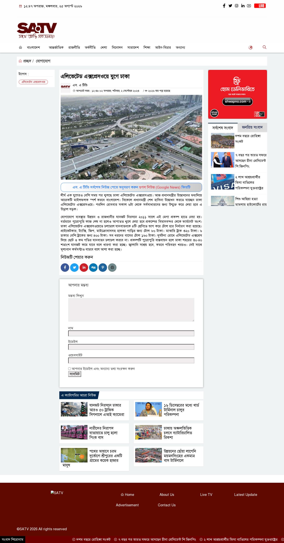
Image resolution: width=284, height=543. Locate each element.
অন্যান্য (180, 47)
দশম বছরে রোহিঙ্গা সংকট (82, 539)
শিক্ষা (147, 47)
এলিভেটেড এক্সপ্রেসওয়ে (33, 82)
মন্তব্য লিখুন (76, 296)
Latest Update (245, 495)
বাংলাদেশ (33, 47)
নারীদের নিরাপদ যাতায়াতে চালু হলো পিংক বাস (103, 433)
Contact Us (167, 505)
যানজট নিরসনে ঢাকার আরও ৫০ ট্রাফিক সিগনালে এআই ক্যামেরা (106, 410)
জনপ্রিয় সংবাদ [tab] (252, 127)
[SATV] (37, 29)
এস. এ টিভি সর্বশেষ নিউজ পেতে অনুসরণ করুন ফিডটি (131, 187)
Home (129, 495)
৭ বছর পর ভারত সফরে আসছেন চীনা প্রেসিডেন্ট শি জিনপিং (251, 160)
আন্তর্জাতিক (56, 47)
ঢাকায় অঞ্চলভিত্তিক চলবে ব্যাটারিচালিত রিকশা (178, 433)
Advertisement (127, 505)
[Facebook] (65, 267)
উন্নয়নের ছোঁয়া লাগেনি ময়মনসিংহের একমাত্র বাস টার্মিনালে (180, 456)
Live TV (206, 495)
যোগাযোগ (43, 61)
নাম (70, 328)
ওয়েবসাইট (75, 355)
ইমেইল (73, 342)
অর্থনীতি (90, 47)
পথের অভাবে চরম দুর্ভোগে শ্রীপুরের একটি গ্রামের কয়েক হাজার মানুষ (92, 458)
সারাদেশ (133, 47)
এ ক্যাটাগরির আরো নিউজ (78, 395)
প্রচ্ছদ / (28, 61)
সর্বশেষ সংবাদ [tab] (223, 128)
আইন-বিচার (163, 47)
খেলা (103, 47)
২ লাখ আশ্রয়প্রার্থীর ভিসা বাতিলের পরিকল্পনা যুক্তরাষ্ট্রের (249, 182)
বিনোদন (117, 47)
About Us (167, 495)
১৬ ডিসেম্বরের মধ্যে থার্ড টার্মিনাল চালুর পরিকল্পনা (181, 410)
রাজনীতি (74, 47)
